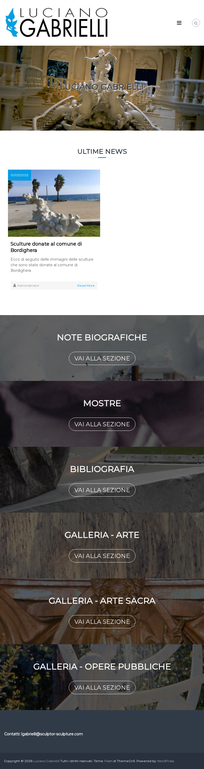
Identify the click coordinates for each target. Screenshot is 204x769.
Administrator (28, 285)
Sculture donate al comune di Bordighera (46, 247)
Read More (86, 285)
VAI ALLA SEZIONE (102, 358)
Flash (108, 761)
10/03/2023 (19, 175)
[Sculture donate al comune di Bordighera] (54, 202)
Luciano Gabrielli (46, 761)
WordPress (165, 761)
